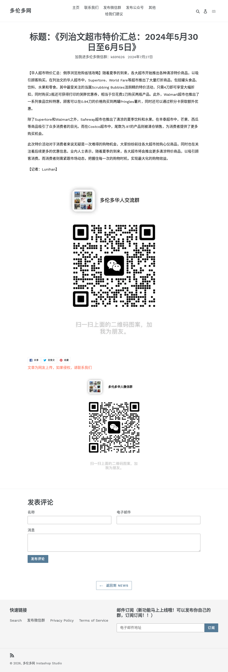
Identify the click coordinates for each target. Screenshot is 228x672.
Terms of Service (93, 620)
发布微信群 (36, 620)
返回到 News (117, 585)
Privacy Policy (62, 620)
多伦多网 (21, 11)
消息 (31, 530)
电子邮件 (124, 512)
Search (16, 620)
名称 (31, 512)
